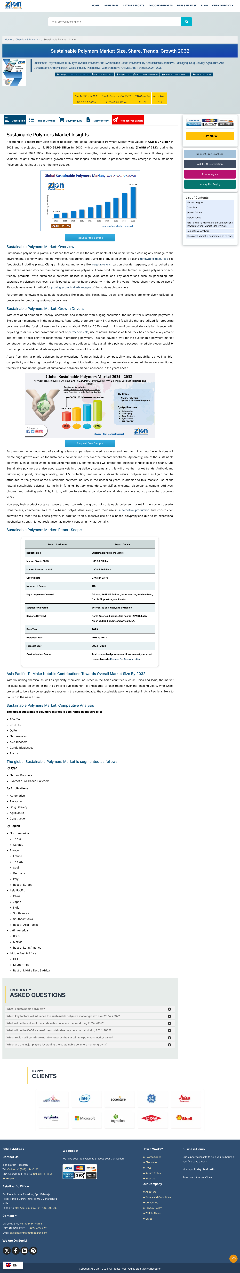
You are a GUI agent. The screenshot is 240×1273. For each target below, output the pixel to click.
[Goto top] (234, 1259)
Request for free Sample (120, 48)
